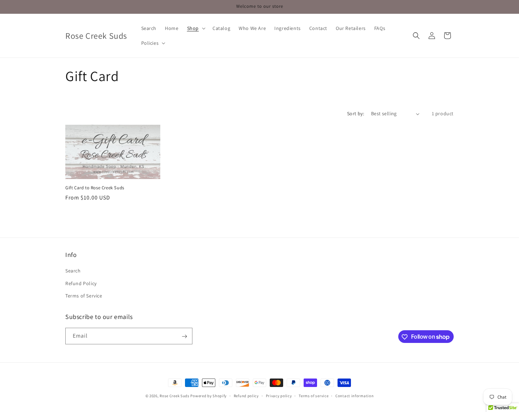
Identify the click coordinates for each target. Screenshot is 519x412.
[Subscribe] (184, 336)
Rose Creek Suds (175, 395)
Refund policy (246, 395)
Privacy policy (279, 395)
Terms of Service (83, 296)
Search (73, 271)
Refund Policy (81, 283)
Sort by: (355, 113)
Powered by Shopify (208, 395)
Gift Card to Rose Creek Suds (94, 188)
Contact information (354, 395)
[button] (195, 28)
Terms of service (313, 395)
